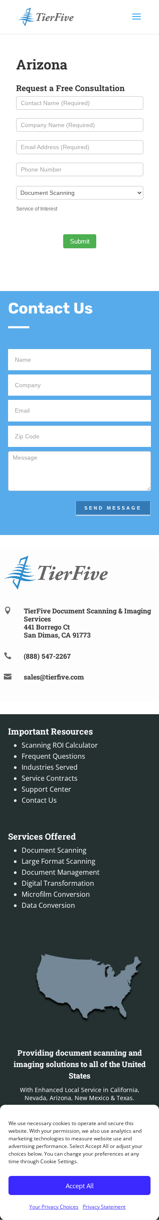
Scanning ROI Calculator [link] (60, 745)
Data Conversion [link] (48, 905)
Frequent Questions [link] (53, 756)
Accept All (80, 1185)
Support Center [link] (46, 789)
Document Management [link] (61, 872)
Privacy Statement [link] (104, 1206)
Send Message (113, 507)
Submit (79, 241)
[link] (46, 16)
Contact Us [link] (39, 800)
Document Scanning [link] (54, 850)
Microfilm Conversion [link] (56, 894)
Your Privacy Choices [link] (53, 1206)
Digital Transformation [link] (58, 883)
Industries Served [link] (50, 767)
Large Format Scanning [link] (58, 861)
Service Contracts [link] (50, 778)
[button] (136, 22)
